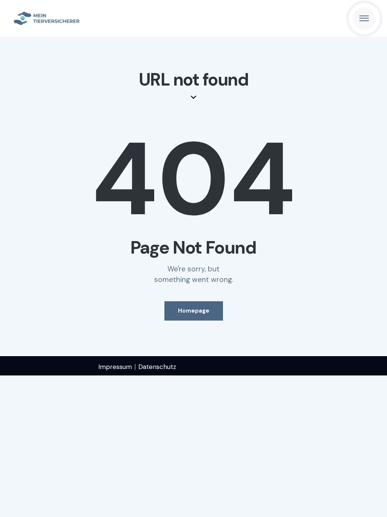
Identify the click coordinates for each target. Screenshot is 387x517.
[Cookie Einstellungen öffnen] (17, 507)
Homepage (193, 311)
